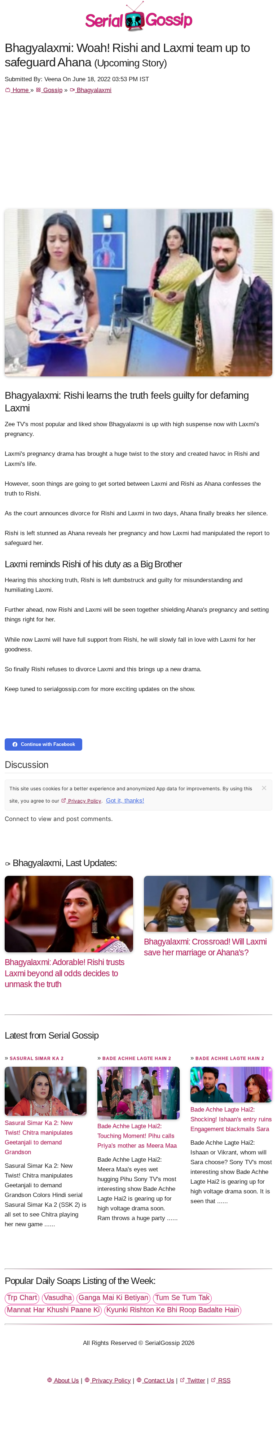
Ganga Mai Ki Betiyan (113, 1297)
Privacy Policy (84, 801)
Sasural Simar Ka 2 (37, 1058)
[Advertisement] (139, 154)
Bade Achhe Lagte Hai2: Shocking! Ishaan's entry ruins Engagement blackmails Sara (231, 1119)
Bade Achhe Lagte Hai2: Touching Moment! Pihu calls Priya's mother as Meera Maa (137, 1136)
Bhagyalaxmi (93, 90)
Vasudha (58, 1297)
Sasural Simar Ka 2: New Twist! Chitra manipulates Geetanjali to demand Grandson (39, 1137)
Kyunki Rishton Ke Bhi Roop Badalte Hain (172, 1310)
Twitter (195, 1380)
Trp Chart (22, 1297)
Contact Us (158, 1380)
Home (20, 90)
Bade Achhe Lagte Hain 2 (136, 1058)
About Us (66, 1380)
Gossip (51, 90)
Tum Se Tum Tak (182, 1297)
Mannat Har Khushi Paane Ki (53, 1310)
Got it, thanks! (125, 800)
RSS (223, 1380)
